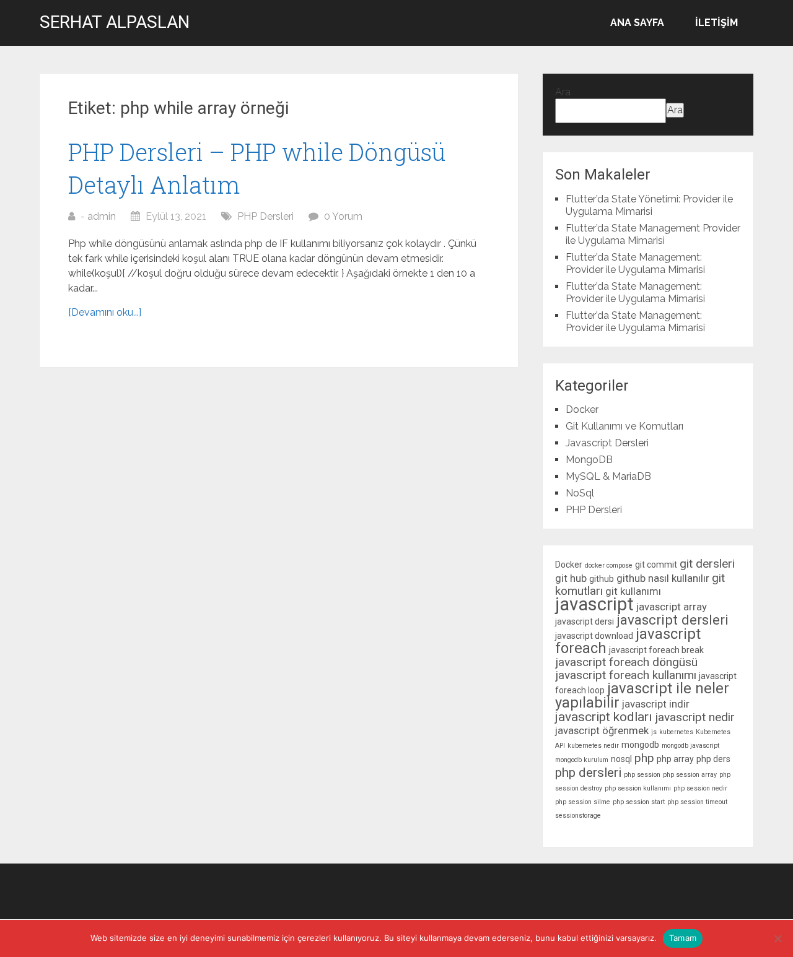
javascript (594, 604)
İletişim (716, 22)
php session (642, 775)
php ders (713, 759)
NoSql (580, 493)
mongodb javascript (690, 746)
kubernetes (676, 732)
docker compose (609, 565)
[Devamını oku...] (104, 312)
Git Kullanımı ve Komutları (624, 426)
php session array (690, 775)
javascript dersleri (672, 620)
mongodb (640, 745)
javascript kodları (603, 716)
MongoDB (589, 460)
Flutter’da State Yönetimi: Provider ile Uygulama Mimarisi (649, 205)
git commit (656, 564)
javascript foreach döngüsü (626, 662)
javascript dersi (584, 621)
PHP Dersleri (265, 216)
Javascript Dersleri (607, 443)
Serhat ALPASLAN (115, 22)
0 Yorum (343, 216)
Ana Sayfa (637, 22)
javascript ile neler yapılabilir (642, 695)
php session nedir (700, 788)
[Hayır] (777, 938)
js (654, 732)
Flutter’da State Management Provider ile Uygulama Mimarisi (653, 234)
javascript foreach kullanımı (625, 675)
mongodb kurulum (581, 760)
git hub (571, 578)
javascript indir (656, 704)
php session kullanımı (638, 788)
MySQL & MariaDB (608, 476)
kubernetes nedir (593, 746)
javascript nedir (695, 717)
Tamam (682, 938)
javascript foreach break (656, 650)
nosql (621, 759)
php (644, 758)
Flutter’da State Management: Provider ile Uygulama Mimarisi (635, 263)
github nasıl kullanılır (662, 578)
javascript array (671, 606)
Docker (582, 409)
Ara (563, 92)
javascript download (594, 636)
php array (675, 759)
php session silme (582, 802)
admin (101, 216)
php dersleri (588, 772)
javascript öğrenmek (602, 730)
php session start (639, 802)
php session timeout (697, 802)
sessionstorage (578, 816)
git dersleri (707, 563)
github (601, 579)
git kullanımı (633, 591)
